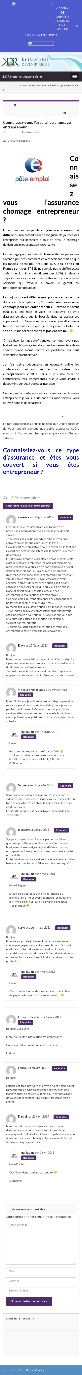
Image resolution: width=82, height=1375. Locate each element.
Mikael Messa (13, 131)
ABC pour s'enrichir (18, 1326)
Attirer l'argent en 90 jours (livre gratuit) (31, 1334)
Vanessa (23, 785)
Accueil (7, 85)
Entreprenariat (61, 131)
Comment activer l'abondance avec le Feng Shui (35, 1342)
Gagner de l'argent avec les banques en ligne (34, 1349)
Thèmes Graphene (36, 1370)
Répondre (65, 517)
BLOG (16, 85)
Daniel (22, 1116)
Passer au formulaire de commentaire (26, 505)
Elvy (21, 645)
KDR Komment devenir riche (22, 76)
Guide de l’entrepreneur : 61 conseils (39, 112)
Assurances (46, 131)
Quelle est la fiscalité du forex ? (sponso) (43, 105)
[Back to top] (73, 1366)
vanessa (23, 517)
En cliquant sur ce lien (32, 414)
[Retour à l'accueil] (41, 63)
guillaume (27, 731)
